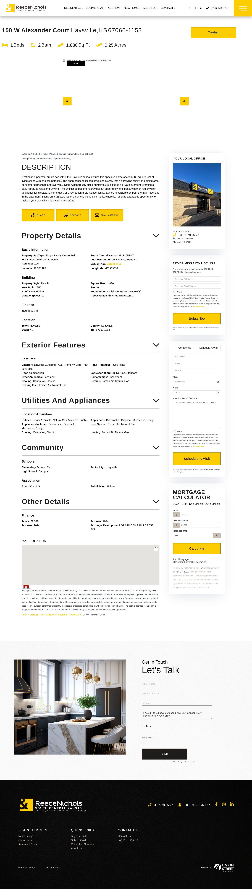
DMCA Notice (53, 868)
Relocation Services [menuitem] (82, 844)
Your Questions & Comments (185, 398)
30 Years (197, 504)
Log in (188, 805)
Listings (34, 615)
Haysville (62, 615)
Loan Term (180, 504)
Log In (121, 840)
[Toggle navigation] (243, 8)
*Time (175, 388)
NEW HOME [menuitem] (131, 8)
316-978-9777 (189, 235)
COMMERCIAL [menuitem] (95, 8)
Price (176, 510)
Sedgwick (51, 615)
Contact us (124, 836)
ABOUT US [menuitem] (149, 8)
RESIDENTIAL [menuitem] (72, 8)
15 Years (214, 504)
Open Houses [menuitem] (26, 840)
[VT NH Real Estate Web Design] (224, 868)
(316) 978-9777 (220, 8)
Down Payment (180, 521)
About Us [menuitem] (76, 848)
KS (42, 615)
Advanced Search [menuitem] (28, 844)
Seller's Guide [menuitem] (79, 840)
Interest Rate (180, 531)
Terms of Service (190, 762)
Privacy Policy (198, 306)
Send (164, 754)
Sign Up (203, 805)
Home (24, 615)
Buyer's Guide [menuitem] (79, 836)
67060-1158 (75, 615)
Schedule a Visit (208, 347)
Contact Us (184, 347)
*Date (175, 377)
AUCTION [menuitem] (114, 8)
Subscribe (197, 318)
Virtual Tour (114, 264)
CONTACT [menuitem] (167, 8)
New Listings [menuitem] (25, 836)
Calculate (196, 548)
